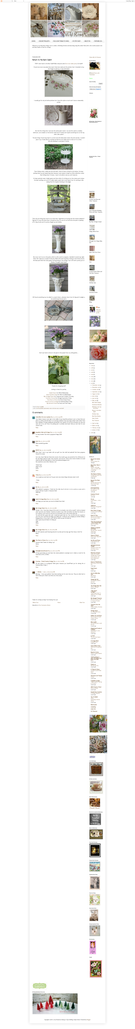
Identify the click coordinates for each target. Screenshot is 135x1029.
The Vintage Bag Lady (96, 585)
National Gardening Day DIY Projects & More (96, 517)
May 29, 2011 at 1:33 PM (51, 540)
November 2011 (96, 387)
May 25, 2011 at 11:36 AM (45, 450)
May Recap (93, 575)
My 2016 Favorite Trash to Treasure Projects (96, 600)
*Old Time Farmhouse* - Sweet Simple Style (96, 522)
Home (59, 602)
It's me (92, 499)
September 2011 (96, 391)
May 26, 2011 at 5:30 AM (53, 499)
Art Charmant (94, 711)
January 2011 (95, 430)
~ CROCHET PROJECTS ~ (44, 41)
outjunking (93, 707)
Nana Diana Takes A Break (95, 465)
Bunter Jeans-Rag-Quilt (96, 536)
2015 (92, 374)
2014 (92, 376)
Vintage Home (94, 610)
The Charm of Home (52, 400)
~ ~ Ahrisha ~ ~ (39, 572)
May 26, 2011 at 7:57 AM (50, 508)
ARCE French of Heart (96, 687)
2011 (92, 383)
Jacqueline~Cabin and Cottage (43, 432)
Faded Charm (52, 393)
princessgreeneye (95, 487)
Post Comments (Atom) (44, 605)
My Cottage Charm (49, 396)
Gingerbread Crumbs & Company (96, 629)
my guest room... (94, 642)
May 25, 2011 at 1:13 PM (43, 487)
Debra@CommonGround (42, 551)
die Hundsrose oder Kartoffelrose (95, 489)
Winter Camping (94, 587)
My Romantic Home (52, 403)
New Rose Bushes (96, 416)
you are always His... (95, 461)
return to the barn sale (54, 408)
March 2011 (95, 425)
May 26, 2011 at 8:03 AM (51, 529)
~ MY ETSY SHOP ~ (76, 41)
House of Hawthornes (96, 562)
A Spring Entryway (95, 541)
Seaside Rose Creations (96, 692)
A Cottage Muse (95, 641)
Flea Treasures (95, 420)
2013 (92, 378)
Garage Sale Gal (94, 579)
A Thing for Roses (95, 669)
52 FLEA (93, 635)
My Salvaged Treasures (96, 598)
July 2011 (94, 396)
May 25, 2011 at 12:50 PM (45, 475)
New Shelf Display (96, 402)
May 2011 (94, 400)
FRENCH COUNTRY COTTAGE (95, 528)
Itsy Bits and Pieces (95, 540)
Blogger (89, 1019)
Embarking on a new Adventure (95, 631)
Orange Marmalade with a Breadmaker (96, 475)
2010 (92, 432)
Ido (36, 487)
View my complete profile (98, 311)
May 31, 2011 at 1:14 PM (59, 561)
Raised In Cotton (95, 652)
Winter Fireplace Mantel (96, 653)
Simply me (93, 664)
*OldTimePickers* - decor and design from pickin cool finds (96, 658)
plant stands (46, 408)
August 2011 (95, 394)
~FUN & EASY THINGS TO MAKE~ (61, 41)
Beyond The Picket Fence (95, 481)
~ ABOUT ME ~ (87, 41)
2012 (92, 381)
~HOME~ (33, 41)
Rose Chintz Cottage (96, 510)
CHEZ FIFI (93, 709)
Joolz (37, 441)
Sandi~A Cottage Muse (41, 499)
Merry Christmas (94, 524)
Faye (99, 307)
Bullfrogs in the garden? (96, 506)
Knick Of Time (94, 515)
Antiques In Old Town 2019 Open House (96, 548)
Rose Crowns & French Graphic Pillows (96, 617)
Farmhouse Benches (97, 404)
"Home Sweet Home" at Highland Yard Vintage (96, 593)
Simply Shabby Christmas (96, 607)
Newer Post (35, 602)
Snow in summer (94, 688)
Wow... (92, 660)
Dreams (92, 677)
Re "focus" (93, 495)
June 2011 (94, 398)
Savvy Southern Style (51, 394)
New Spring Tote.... (95, 665)
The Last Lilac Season (95, 637)
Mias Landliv (94, 622)
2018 (92, 368)
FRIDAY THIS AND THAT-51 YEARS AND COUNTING (96, 469)
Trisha (37, 475)
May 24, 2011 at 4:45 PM (56, 417)
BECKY (37, 450)
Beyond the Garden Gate (95, 459)
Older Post (82, 602)
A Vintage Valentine (95, 693)
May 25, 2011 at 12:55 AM (56, 432)
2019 (92, 365)
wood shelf (61, 408)
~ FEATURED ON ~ (98, 41)
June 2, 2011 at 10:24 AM (49, 572)
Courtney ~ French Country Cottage (44, 561)
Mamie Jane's (94, 704)
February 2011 (95, 427)
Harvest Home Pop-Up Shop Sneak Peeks (96, 483)
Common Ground (50, 398)
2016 (92, 372)
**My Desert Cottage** (94, 591)
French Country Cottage (51, 401)
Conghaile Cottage (95, 680)
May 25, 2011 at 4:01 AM (44, 441)
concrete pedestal (39, 408)
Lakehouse (93, 505)
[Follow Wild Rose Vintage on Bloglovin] (95, 89)
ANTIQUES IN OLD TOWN (95, 546)
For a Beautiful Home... (96, 612)
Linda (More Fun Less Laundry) (43, 417)
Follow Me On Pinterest (95, 57)
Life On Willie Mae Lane (95, 574)
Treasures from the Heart (95, 605)
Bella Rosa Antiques (95, 552)
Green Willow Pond (95, 645)
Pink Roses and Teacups (96, 675)
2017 (92, 370)
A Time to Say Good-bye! (96, 511)
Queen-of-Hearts (95, 535)
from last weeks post (70, 63)
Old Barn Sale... (95, 414)
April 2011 (94, 423)
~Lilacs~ (92, 569)
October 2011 (95, 389)
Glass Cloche (95, 418)
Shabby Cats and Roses (96, 615)
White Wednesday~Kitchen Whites (95, 700)
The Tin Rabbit (94, 697)
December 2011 (96, 385)
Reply (37, 427)
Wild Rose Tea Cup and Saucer (96, 407)
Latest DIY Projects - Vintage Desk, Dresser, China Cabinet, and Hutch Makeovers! (96, 556)
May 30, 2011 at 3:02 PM (54, 551)
